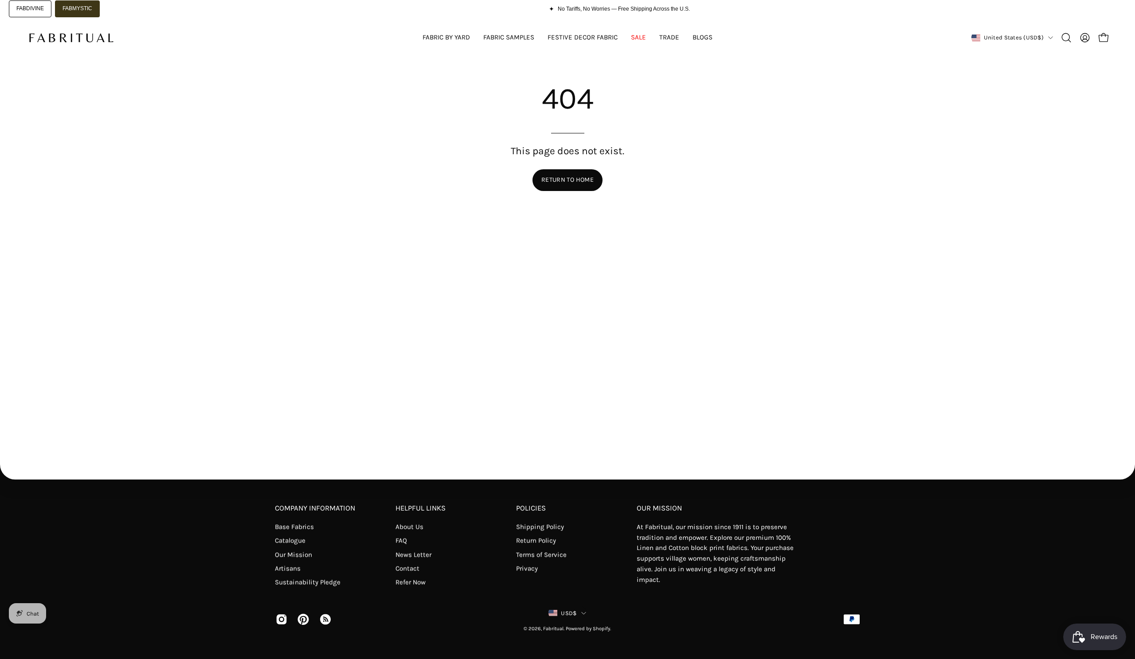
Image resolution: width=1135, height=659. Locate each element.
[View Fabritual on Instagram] (280, 619)
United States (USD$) (1014, 37)
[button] (1066, 37)
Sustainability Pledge (307, 582)
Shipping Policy (540, 527)
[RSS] (324, 619)
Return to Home (567, 179)
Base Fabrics (294, 527)
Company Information (315, 508)
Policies (531, 508)
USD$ (568, 613)
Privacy (527, 569)
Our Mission (293, 554)
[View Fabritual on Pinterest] (302, 619)
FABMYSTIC (77, 8)
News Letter (413, 554)
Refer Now (410, 582)
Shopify (601, 629)
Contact (407, 569)
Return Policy (536, 541)
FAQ (401, 541)
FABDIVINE (30, 8)
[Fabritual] (71, 37)
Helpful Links (420, 508)
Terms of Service (541, 554)
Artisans (288, 569)
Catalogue (290, 541)
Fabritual (553, 629)
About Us (409, 527)
